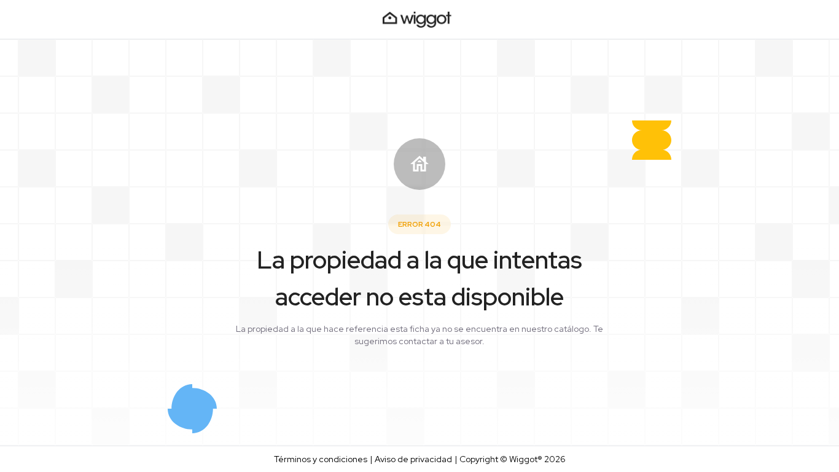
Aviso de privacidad (413, 459)
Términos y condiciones (320, 459)
